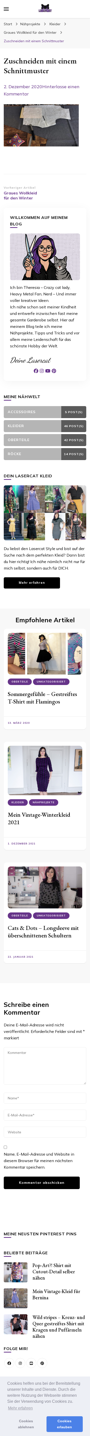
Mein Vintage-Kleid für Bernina (56, 1294)
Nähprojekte (30, 24)
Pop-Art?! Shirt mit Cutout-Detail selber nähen (53, 1271)
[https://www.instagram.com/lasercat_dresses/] (20, 1363)
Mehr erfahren (32, 583)
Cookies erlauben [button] (64, 1424)
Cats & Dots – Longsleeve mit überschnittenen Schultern (43, 931)
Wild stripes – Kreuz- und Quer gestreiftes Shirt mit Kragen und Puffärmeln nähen (58, 1326)
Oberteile (20, 681)
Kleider (55, 24)
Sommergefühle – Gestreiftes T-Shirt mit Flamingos (42, 697)
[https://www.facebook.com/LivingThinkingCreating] (9, 1363)
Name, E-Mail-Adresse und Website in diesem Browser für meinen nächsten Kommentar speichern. (39, 1161)
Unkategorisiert (51, 681)
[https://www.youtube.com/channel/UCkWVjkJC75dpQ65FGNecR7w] (31, 1363)
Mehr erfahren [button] (20, 1408)
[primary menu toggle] (6, 9)
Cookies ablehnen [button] (26, 1424)
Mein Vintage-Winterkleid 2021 (39, 818)
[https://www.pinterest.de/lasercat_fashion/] (42, 1363)
